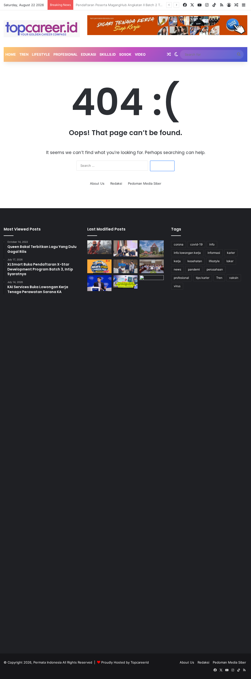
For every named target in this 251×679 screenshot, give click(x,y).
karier (231, 253)
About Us (97, 183)
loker (229, 261)
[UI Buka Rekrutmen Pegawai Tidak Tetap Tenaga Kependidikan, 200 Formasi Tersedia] (151, 248)
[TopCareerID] (42, 28)
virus (177, 286)
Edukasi (88, 54)
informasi (214, 253)
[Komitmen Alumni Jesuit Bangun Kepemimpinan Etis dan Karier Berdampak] (151, 266)
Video (140, 54)
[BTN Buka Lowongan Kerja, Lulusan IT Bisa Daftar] (125, 266)
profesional (181, 278)
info (211, 244)
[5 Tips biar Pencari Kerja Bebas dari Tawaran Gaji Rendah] (151, 459)
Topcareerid (140, 662)
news (177, 269)
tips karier (202, 278)
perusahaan (215, 269)
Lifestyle (41, 54)
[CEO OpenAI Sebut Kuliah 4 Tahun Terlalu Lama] (99, 283)
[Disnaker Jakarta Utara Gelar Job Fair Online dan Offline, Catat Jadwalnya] (99, 266)
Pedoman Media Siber (144, 183)
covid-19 (196, 244)
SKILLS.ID (108, 54)
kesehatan (195, 261)
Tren (23, 54)
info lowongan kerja (187, 253)
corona (178, 244)
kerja (177, 261)
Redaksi (116, 183)
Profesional (65, 54)
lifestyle (214, 261)
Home (10, 54)
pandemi (194, 269)
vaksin (233, 278)
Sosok (125, 54)
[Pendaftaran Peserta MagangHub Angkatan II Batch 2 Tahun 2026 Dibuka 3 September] (125, 248)
